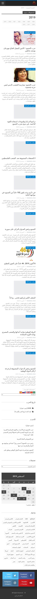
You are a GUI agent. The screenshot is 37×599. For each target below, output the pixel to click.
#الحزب (33, 522)
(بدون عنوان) (29, 425)
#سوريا (7, 533)
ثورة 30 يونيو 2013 (30, 554)
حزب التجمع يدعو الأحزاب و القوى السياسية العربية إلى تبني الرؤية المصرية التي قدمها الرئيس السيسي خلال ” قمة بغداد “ (18, 432)
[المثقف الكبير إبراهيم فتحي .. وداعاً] (24, 288)
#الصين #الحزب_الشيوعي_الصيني (12, 522)
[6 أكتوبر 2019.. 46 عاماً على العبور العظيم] (24, 253)
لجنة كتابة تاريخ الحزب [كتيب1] (23, 411)
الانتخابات (25, 547)
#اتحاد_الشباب (19, 519)
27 (19, 498)
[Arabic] (34, 392)
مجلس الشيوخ (31, 561)
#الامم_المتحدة (9, 519)
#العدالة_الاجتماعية (30, 526)
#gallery (32, 519)
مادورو (6, 558)
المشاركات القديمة (29, 389)
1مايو (8, 544)
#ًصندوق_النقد (16, 544)
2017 (28, 24)
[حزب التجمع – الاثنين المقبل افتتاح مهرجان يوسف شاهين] (24, 38)
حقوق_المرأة (10, 554)
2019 (5, 21)
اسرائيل (33, 547)
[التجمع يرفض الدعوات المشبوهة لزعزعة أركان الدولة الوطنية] (24, 359)
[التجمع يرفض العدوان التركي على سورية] (24, 219)
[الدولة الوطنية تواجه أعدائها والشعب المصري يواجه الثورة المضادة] (24, 322)
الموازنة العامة (19, 551)
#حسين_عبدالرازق (30, 533)
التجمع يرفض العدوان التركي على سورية (20, 229)
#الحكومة (25, 522)
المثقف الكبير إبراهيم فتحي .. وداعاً (22, 298)
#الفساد (20, 526)
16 (4, 492)
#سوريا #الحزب (31, 536)
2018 (33, 24)
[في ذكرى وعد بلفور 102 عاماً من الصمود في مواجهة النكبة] (24, 183)
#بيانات (10, 529)
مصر (14, 561)
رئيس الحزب (31, 558)
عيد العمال (13, 558)
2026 (33, 21)
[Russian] (23, 392)
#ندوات (33, 544)
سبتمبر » (28, 505)
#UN (26, 519)
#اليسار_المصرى (18, 529)
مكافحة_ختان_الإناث (29, 565)
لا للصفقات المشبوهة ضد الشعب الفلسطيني (18, 158)
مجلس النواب (21, 561)
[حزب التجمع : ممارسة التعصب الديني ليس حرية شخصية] (24, 75)
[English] (28, 392)
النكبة (12, 551)
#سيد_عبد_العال (20, 536)
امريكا (6, 551)
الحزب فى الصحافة (30, 32)
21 (14, 495)
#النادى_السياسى (30, 529)
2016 (24, 24)
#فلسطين (23, 540)
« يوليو (33, 505)
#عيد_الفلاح (32, 540)
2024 (24, 21)
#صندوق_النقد (9, 536)
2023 (19, 21)
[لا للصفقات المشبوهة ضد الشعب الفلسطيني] (24, 148)
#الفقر (14, 526)
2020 (10, 21)
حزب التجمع (19, 554)
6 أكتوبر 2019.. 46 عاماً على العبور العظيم (19, 263)
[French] (26, 392)
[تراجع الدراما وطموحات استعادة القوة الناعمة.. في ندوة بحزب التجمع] (24, 112)
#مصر (10, 540)
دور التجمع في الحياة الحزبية (25, 439)
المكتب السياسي (30, 551)
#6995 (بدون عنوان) (25, 408)
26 (24, 498)
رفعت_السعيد (21, 558)
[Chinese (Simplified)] (31, 392)
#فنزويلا (16, 540)
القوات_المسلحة (16, 547)
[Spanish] (20, 392)
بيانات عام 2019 (30, 69)
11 (28, 492)
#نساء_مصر (25, 544)
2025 (28, 21)
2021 (14, 21)
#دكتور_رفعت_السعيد (17, 533)
